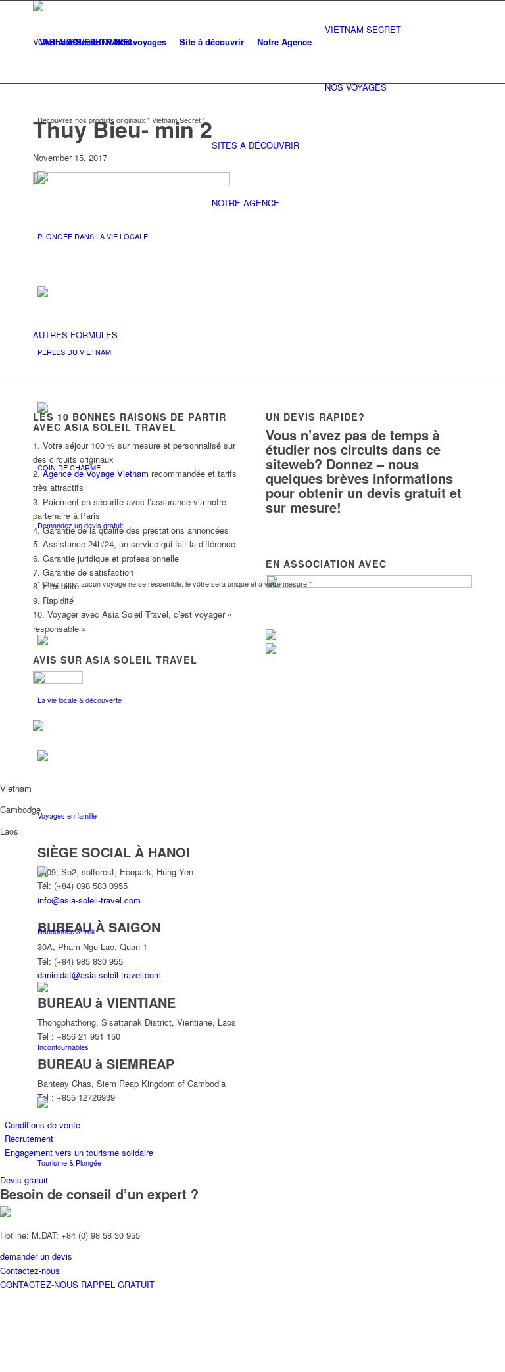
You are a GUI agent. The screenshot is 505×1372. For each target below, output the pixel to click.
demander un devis (36, 1256)
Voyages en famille (67, 815)
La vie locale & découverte (79, 700)
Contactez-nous (30, 1270)
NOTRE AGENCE (245, 202)
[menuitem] (70, 42)
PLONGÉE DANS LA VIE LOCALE (92, 236)
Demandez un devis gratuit (80, 525)
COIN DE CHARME (69, 467)
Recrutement (29, 1138)
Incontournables (63, 1046)
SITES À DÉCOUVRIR (255, 145)
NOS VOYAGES (356, 87)
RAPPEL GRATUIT (118, 1284)
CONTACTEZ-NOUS (40, 1284)
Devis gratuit (24, 1180)
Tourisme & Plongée (69, 1162)
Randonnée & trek (66, 931)
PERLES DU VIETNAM (74, 351)
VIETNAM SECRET (363, 29)
